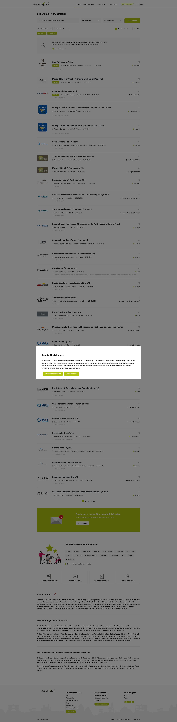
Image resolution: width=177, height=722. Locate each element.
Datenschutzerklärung (72, 368)
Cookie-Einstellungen (71, 373)
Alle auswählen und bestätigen (53, 373)
